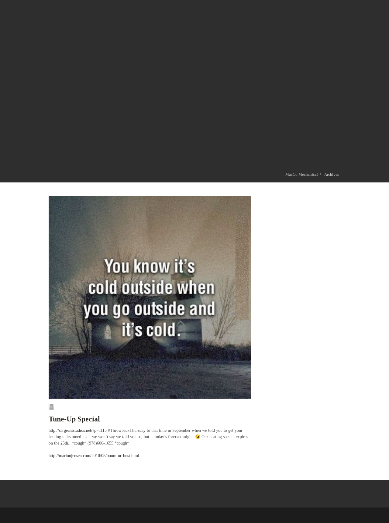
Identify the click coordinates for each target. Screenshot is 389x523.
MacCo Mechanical (301, 174)
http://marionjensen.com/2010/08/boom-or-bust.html (94, 455)
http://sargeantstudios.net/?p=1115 (78, 430)
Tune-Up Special (74, 419)
